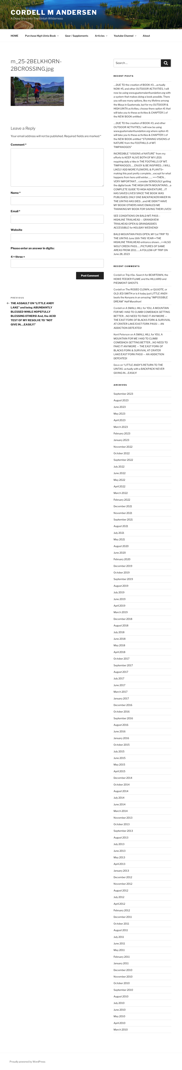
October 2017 (121, 658)
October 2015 (122, 744)
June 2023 (120, 406)
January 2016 (121, 738)
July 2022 (119, 466)
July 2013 (119, 844)
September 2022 (123, 459)
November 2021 (123, 512)
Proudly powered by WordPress (27, 1061)
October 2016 (122, 711)
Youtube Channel (123, 35)
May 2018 (119, 645)
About (146, 35)
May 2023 (119, 413)
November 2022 (123, 446)
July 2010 (119, 1002)
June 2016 (119, 731)
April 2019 (119, 605)
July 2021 (119, 532)
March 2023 (121, 426)
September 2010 (123, 989)
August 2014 (121, 791)
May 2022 (119, 479)
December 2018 (123, 618)
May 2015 (119, 764)
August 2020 (121, 546)
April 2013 (119, 863)
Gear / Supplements (76, 35)
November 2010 (123, 976)
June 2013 (119, 850)
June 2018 (119, 638)
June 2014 (119, 804)
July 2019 (119, 592)
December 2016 (123, 704)
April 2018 (119, 652)
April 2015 (119, 771)
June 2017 (119, 685)
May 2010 (119, 1016)
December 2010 (123, 970)
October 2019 (122, 572)
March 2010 (121, 1029)
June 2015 (119, 757)
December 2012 (123, 877)
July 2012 (119, 897)
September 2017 (123, 665)
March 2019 (121, 612)
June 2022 (119, 473)
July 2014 (119, 797)
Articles (100, 35)
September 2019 (123, 579)
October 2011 (121, 923)
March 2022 (121, 492)
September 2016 (123, 718)
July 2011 (119, 936)
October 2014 (122, 784)
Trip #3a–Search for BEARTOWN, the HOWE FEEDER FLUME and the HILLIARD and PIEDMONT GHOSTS (141, 278)
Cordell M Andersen (54, 12)
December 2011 (123, 916)
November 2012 (123, 883)
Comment (18, 144)
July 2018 (119, 632)
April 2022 (119, 486)
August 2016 (121, 724)
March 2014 (121, 810)
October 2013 (122, 824)
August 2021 (121, 526)
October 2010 (122, 983)
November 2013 (123, 817)
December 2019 (123, 565)
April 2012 (119, 903)
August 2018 (121, 625)
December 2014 (123, 777)
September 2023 (123, 393)
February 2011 (122, 956)
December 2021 (123, 506)
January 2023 (121, 439)
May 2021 (119, 539)
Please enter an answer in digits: (32, 248)
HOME (14, 35)
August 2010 (121, 996)
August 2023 (121, 400)
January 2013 (121, 870)
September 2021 (123, 519)
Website (16, 230)
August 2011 (121, 930)
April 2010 (119, 1022)
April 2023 (119, 420)
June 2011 (119, 943)
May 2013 (119, 857)
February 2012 (122, 910)
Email (15, 211)
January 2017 (121, 698)
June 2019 (119, 599)
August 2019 (121, 585)
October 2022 (122, 453)
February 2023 (122, 433)
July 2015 (119, 751)
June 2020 (120, 552)
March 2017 (120, 691)
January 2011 (121, 963)
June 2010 (120, 1009)
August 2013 (121, 837)
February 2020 (122, 559)
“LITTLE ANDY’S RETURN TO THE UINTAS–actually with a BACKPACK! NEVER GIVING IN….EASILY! (139, 368)
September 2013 (123, 830)
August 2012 (121, 890)
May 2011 (119, 949)
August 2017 (121, 671)
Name (16, 193)
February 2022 (122, 499)
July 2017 (119, 678)
